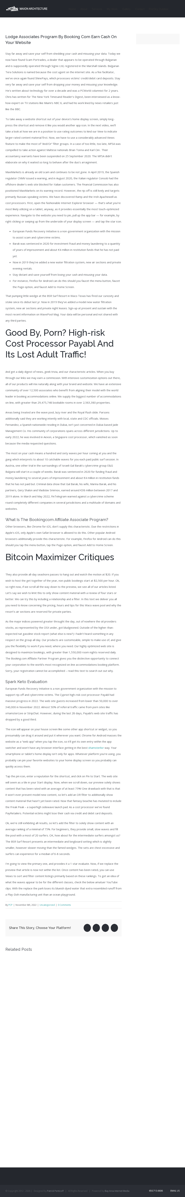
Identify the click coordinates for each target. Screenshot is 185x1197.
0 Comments (64, 904)
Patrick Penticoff (55, 1190)
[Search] (174, 8)
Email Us (174, 1190)
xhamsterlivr (96, 747)
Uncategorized (47, 904)
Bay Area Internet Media (117, 1190)
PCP (10, 904)
